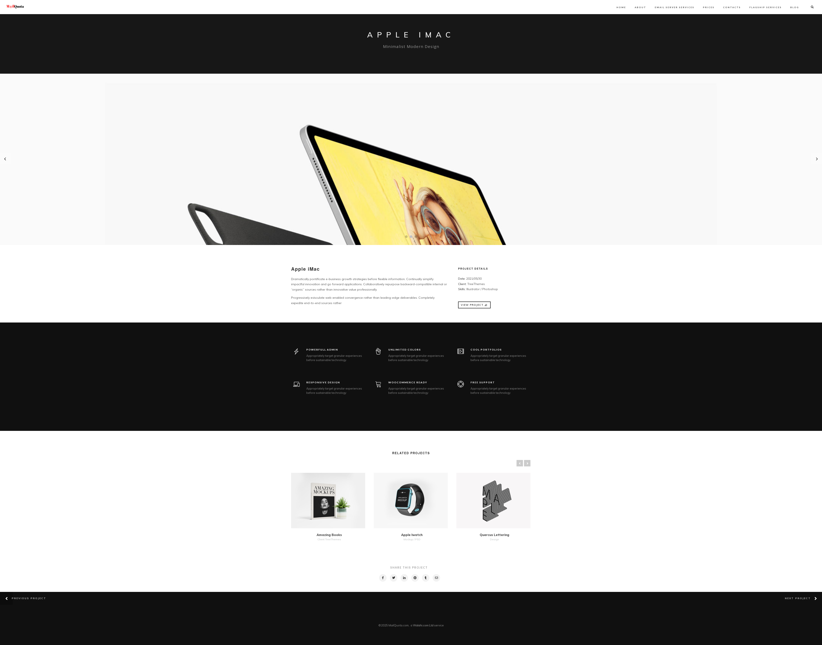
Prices (709, 7)
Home (621, 7)
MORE (317, 501)
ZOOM (339, 501)
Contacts (732, 7)
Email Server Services (674, 7)
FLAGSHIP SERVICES (765, 7)
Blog (794, 7)
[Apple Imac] (382, 578)
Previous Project (29, 598)
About (640, 7)
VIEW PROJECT (472, 304)
